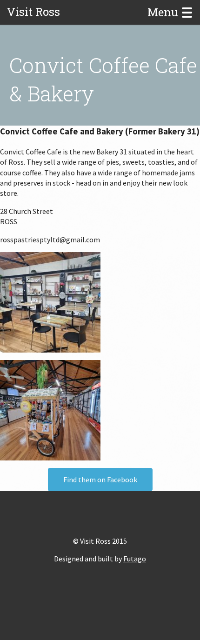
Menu (164, 13)
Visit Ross (33, 11)
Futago (134, 558)
